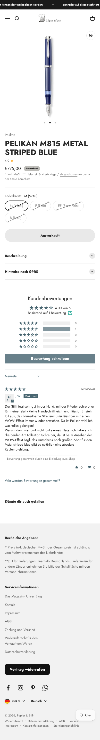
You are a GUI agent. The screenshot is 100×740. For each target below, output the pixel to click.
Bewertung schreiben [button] (50, 358)
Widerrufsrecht (14, 721)
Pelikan (10, 134)
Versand (75, 721)
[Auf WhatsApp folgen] (45, 687)
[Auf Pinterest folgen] (33, 687)
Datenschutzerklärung (20, 651)
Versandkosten (68, 174)
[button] (29, 329)
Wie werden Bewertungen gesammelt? (32, 480)
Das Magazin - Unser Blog (23, 596)
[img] (15, 389)
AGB (8, 621)
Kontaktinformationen (36, 726)
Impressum (12, 613)
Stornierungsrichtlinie (66, 726)
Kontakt (10, 604)
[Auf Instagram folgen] (20, 687)
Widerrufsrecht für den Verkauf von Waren (21, 640)
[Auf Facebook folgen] (8, 687)
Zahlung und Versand (20, 629)
